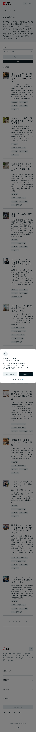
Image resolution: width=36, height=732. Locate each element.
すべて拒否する (10, 374)
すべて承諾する (26, 374)
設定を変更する (18, 379)
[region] (18, 366)
